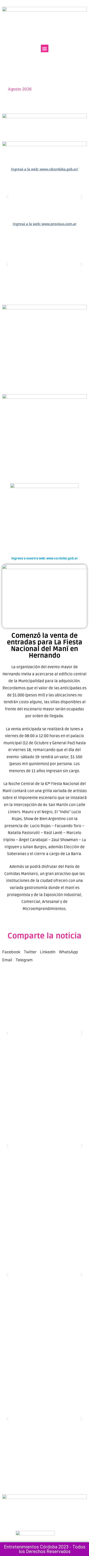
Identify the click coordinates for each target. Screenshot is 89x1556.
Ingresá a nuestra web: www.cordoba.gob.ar (44, 558)
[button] (44, 48)
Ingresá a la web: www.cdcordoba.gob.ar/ (44, 169)
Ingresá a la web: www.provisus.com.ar (44, 223)
